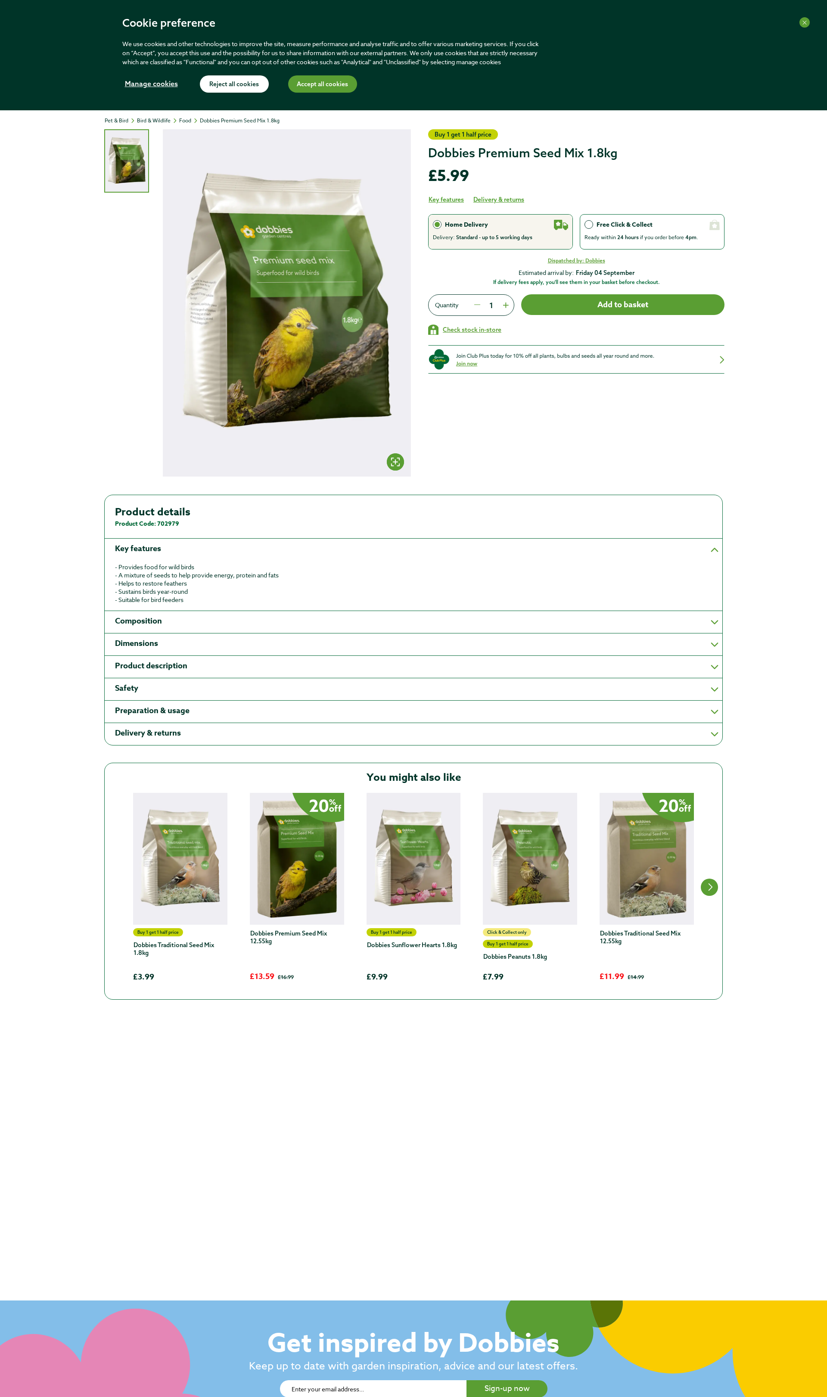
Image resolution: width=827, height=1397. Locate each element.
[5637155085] (414, 859)
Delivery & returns (498, 199)
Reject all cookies (234, 84)
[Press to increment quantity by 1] (505, 305)
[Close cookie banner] (804, 22)
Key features (446, 199)
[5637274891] (297, 859)
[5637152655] (180, 859)
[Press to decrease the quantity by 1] (477, 305)
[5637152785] (530, 859)
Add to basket (622, 304)
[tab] (126, 161)
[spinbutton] (491, 305)
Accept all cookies (322, 84)
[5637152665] (647, 859)
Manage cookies (151, 84)
